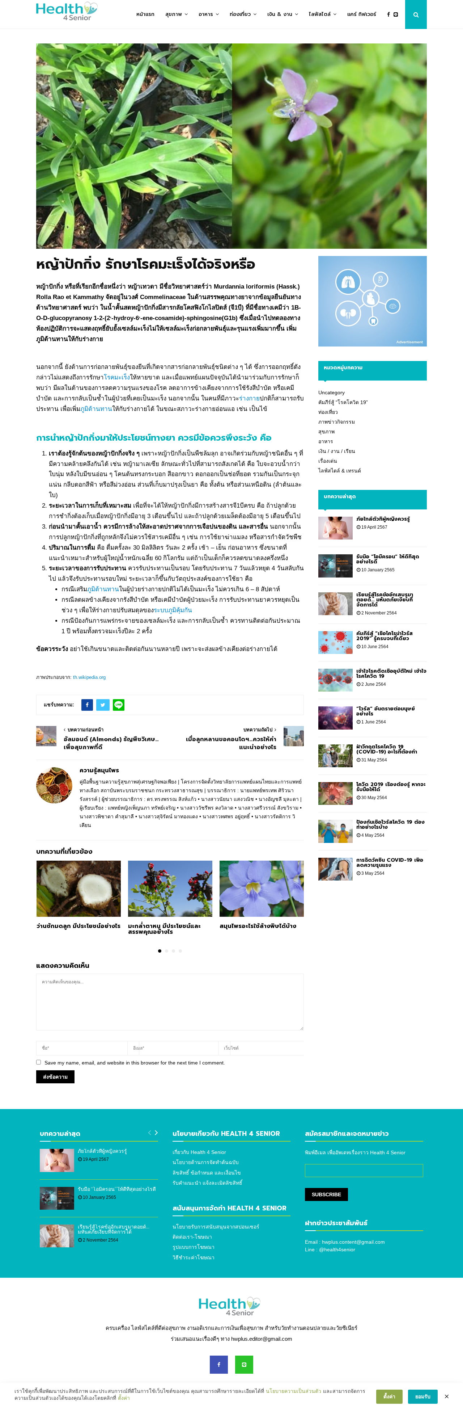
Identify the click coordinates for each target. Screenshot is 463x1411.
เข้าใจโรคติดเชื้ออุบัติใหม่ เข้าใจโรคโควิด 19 (391, 673)
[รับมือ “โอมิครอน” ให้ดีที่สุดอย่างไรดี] (335, 565)
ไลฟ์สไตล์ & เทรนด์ (339, 471)
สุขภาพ (173, 14)
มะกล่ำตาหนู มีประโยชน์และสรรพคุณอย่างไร (164, 929)
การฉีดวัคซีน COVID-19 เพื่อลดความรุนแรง (389, 862)
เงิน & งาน (279, 14)
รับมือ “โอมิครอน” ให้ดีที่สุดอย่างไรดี (387, 559)
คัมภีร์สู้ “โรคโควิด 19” (343, 402)
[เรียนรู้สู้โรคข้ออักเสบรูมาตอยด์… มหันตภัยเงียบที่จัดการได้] (335, 603)
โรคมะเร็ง (117, 377)
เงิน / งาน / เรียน (336, 451)
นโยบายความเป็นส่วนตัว (293, 1391)
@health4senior (337, 1249)
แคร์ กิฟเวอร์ (361, 14)
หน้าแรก (145, 14)
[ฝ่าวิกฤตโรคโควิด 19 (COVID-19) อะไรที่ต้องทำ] (335, 755)
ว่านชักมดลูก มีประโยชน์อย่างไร (78, 926)
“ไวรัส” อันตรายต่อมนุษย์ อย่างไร (385, 711)
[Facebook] (390, 14)
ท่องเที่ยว (240, 14)
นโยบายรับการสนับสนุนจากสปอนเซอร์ (216, 1227)
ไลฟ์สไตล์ (320, 14)
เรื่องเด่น (327, 461)
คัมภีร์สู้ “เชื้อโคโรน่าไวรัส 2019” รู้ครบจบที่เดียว (384, 636)
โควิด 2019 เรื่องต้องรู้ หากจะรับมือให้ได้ (391, 787)
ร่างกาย (249, 398)
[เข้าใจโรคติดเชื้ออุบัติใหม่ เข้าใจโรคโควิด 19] (335, 680)
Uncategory (331, 392)
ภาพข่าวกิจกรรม (336, 422)
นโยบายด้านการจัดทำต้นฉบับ (206, 1162)
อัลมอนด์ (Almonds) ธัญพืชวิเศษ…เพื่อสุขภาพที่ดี (111, 743)
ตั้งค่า (124, 1398)
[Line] (398, 14)
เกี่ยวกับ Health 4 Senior (199, 1152)
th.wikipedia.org (89, 677)
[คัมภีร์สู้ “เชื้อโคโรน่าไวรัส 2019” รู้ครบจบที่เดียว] (335, 642)
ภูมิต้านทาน (96, 409)
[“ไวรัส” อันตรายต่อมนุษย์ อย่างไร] (335, 717)
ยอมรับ (422, 1396)
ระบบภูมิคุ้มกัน (173, 610)
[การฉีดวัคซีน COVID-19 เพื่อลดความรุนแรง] (335, 869)
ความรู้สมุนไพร (99, 770)
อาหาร (206, 14)
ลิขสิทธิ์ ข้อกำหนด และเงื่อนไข (207, 1173)
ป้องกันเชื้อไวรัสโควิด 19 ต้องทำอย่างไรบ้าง (390, 824)
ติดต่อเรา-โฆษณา (192, 1237)
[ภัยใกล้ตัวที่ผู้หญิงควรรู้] (335, 528)
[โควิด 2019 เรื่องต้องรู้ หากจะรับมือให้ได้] (335, 793)
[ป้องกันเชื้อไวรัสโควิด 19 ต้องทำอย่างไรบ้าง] (335, 831)
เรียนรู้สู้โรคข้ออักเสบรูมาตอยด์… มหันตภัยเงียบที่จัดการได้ (384, 600)
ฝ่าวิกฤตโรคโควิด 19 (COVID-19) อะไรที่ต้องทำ (386, 749)
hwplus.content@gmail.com (353, 1242)
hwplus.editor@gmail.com (261, 1339)
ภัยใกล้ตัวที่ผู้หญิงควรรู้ (383, 519)
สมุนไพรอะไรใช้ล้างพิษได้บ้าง (258, 926)
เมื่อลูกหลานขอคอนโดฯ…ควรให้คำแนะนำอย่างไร (231, 743)
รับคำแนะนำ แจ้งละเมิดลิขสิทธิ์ (207, 1183)
